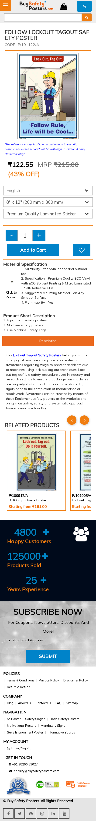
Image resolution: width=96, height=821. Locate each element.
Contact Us (43, 703)
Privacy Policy (49, 680)
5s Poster (14, 719)
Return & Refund (18, 687)
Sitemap (72, 703)
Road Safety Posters (64, 719)
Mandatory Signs (53, 725)
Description (48, 341)
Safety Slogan (35, 719)
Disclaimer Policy (75, 680)
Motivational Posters (21, 725)
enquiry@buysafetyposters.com (36, 771)
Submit (48, 656)
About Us (24, 703)
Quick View (22, 479)
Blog (10, 703)
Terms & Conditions (20, 680)
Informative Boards (61, 732)
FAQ (58, 703)
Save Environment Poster (25, 732)
